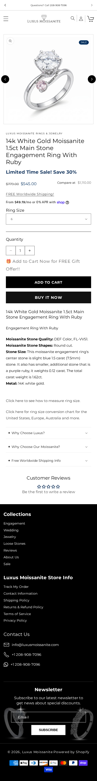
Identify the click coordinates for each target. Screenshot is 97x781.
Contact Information (20, 594)
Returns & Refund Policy (23, 607)
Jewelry (10, 537)
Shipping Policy (16, 600)
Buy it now (48, 297)
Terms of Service (17, 614)
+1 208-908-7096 (26, 654)
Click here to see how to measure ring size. (43, 400)
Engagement (14, 524)
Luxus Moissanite (37, 752)
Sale (7, 564)
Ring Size (15, 210)
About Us (11, 557)
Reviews (10, 550)
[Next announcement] (92, 5)
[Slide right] (92, 79)
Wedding (11, 530)
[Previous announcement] (5, 5)
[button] (5, 18)
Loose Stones (14, 544)
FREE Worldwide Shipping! (30, 194)
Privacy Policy (15, 621)
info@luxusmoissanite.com (35, 644)
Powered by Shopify (71, 752)
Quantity (14, 239)
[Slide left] (5, 79)
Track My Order (16, 587)
